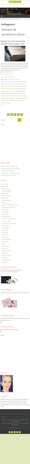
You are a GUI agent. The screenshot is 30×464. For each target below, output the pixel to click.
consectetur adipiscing (19, 418)
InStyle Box (4, 230)
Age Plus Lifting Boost (9, 80)
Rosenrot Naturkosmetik (17, 95)
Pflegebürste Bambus (5, 93)
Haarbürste (8, 89)
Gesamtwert (16, 87)
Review (10, 95)
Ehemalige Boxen (5, 212)
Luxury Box (4, 237)
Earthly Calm (8, 85)
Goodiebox (4, 228)
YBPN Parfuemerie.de (6, 255)
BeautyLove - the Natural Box (8, 78)
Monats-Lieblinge (5, 191)
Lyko (3, 239)
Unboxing (3, 6)
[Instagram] (10, 2)
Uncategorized (4, 257)
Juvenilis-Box (4, 232)
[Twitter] (12, 2)
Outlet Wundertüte (6, 246)
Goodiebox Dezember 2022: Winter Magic (9, 161)
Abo (3, 80)
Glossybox (4, 225)
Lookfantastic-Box (5, 234)
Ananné (15, 80)
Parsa (24, 91)
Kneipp (17, 89)
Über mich (9, 4)
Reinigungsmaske (4, 95)
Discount (3, 85)
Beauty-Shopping (5, 186)
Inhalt (14, 89)
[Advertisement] (15, 139)
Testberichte (22, 4)
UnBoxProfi (4, 9)
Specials (3, 253)
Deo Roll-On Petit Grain (15, 83)
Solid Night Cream (14, 97)
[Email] (20, 2)
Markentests (4, 189)
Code (9, 83)
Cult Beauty (4, 209)
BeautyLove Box (4, 83)
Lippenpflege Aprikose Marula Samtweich (9, 91)
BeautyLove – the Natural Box (8, 214)
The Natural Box (21, 97)
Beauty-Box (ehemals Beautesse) (8, 200)
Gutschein (3, 89)
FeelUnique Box (5, 221)
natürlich (20, 91)
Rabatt (20, 93)
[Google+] (15, 2)
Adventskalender (5, 196)
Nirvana (14, 423)
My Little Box (4, 241)
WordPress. (19, 423)
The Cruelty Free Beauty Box (8, 219)
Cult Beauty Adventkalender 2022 (8, 166)
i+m (11, 89)
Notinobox (4, 244)
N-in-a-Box (4, 76)
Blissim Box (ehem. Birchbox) (8, 202)
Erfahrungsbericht (20, 85)
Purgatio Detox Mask (14, 93)
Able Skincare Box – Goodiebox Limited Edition (10, 168)
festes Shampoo (9, 87)
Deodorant (23, 83)
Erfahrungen (13, 85)
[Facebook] (17, 2)
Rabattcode (25, 93)
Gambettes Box (5, 223)
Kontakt (3, 4)
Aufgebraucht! (5, 184)
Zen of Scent (8, 99)
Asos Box (3, 198)
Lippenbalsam (22, 89)
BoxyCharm (4, 207)
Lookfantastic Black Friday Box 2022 (8, 171)
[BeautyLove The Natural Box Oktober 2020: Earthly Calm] (15, 53)
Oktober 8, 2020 (12, 76)
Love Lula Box (5, 216)
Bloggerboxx (4, 205)
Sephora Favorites (5, 250)
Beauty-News (15, 4)
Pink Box (3, 248)
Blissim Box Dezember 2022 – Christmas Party (10, 164)
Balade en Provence (22, 80)
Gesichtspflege (22, 87)
